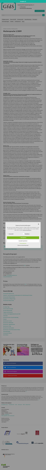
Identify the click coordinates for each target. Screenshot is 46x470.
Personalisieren (23, 243)
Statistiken (27, 233)
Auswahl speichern (23, 240)
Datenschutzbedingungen (23, 245)
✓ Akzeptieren (23, 237)
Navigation (22, 1)
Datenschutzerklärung (27, 230)
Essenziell (11, 233)
